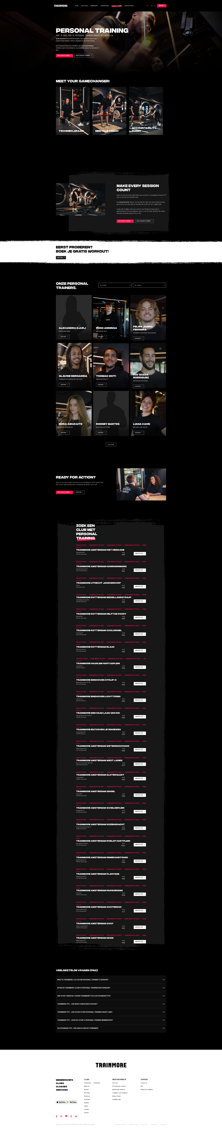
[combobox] (114, 285)
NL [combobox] (152, 6)
